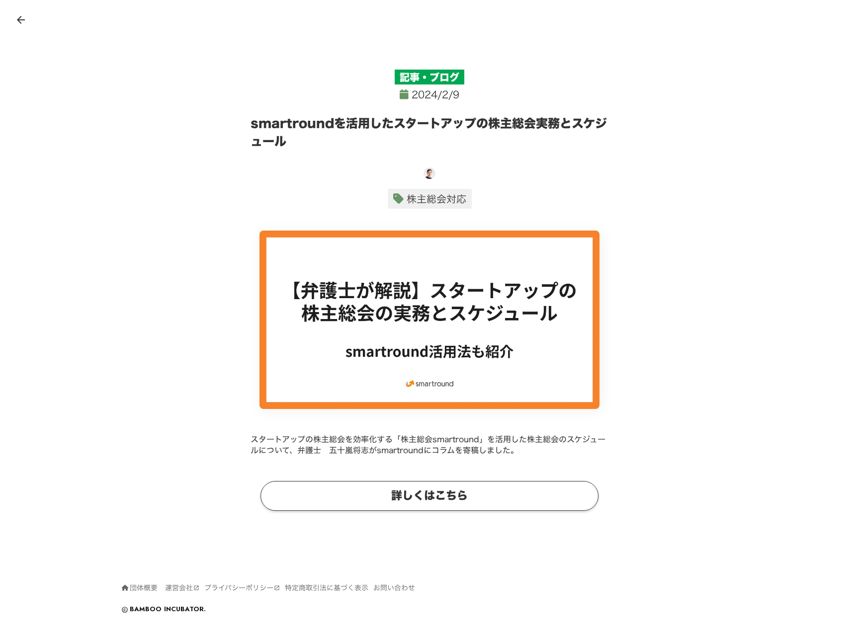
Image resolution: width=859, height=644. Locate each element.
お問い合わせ (394, 588)
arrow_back (21, 20)
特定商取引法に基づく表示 (326, 588)
